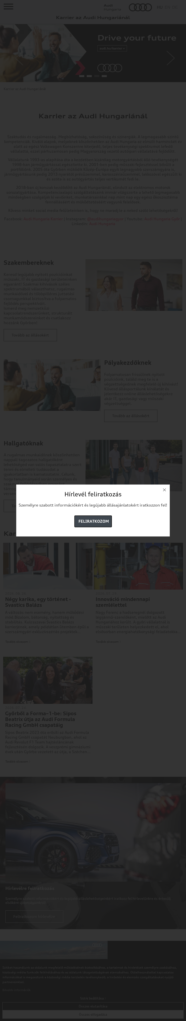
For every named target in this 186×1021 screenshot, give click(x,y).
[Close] (164, 490)
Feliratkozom (93, 521)
